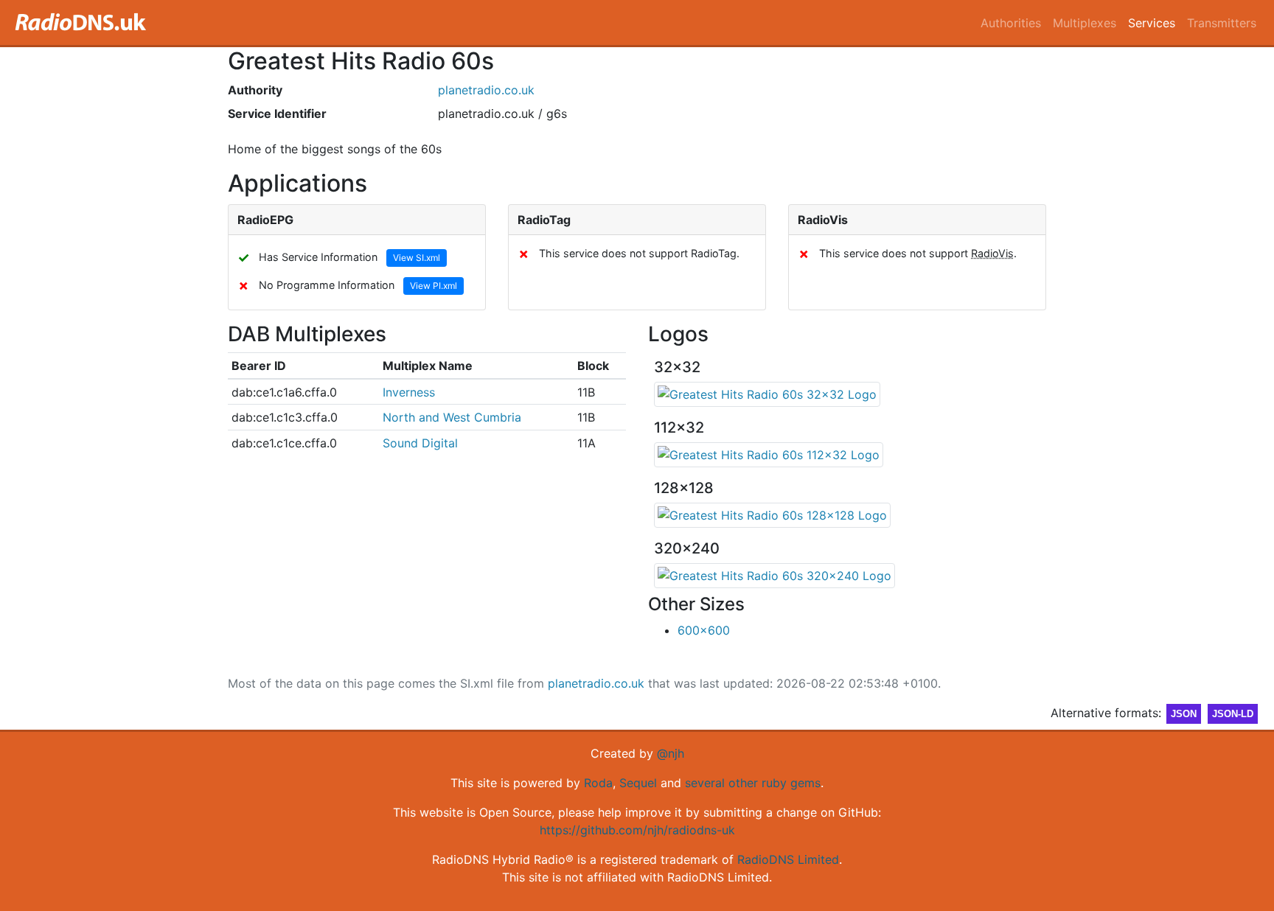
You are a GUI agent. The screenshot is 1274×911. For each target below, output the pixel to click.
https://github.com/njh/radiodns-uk (637, 830)
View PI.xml (433, 285)
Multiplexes (1084, 22)
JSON (1184, 713)
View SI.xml (416, 257)
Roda (598, 782)
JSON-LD (1232, 713)
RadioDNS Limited (788, 859)
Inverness (409, 392)
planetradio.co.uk (486, 90)
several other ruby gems (753, 782)
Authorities (1011, 22)
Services (1151, 22)
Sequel (638, 782)
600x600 (704, 630)
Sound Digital (420, 443)
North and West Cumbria (452, 417)
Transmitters (1221, 22)
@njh (670, 753)
